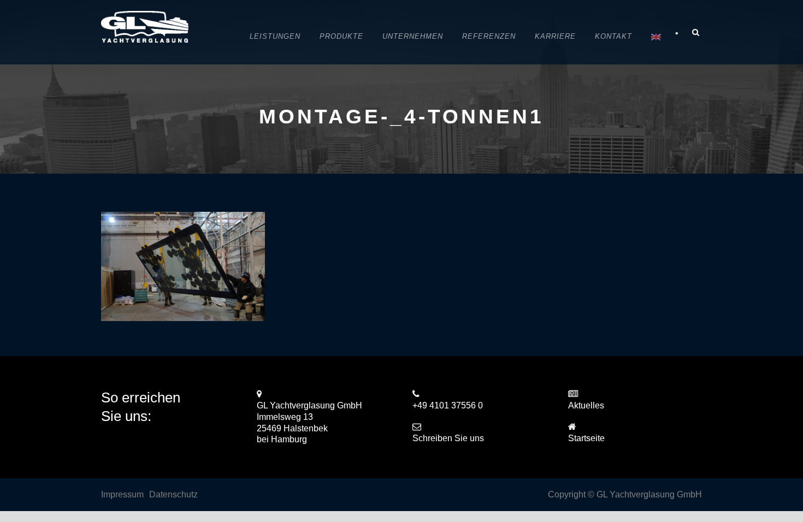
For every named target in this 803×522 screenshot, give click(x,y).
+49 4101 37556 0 (447, 405)
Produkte (341, 36)
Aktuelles (586, 405)
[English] (656, 37)
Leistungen (275, 36)
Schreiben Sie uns (448, 438)
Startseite (586, 438)
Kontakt (613, 36)
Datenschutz (173, 494)
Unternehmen (412, 36)
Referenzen (489, 36)
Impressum (122, 494)
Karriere (555, 36)
